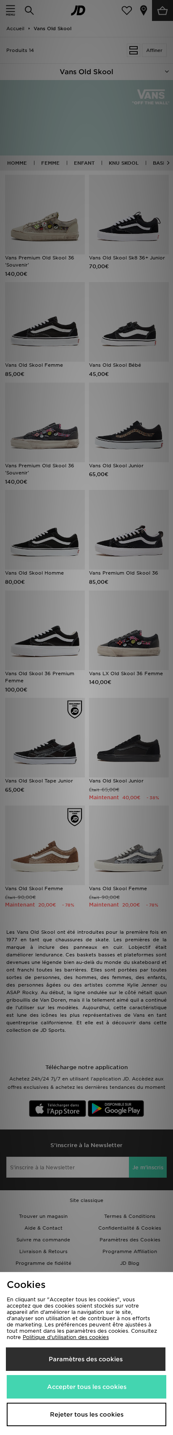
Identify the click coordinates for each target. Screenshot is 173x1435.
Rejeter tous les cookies (86, 1414)
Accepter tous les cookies (86, 1386)
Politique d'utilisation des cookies (66, 1337)
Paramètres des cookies (86, 1359)
